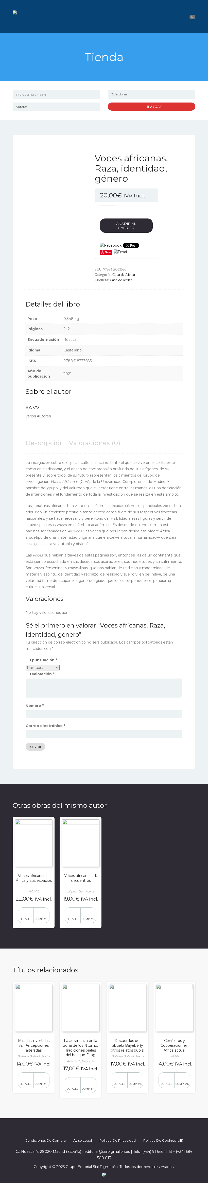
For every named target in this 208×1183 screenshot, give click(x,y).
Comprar (41, 919)
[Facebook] (90, 1128)
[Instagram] (109, 1128)
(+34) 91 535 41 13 (157, 1151)
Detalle (25, 919)
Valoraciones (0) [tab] (94, 443)
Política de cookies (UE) (163, 1140)
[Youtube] (118, 1128)
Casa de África (123, 274)
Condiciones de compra (45, 1140)
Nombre (35, 705)
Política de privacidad (117, 1140)
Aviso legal (82, 1140)
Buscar (153, 106)
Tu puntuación (41, 660)
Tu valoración (40, 674)
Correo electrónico (45, 725)
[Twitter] (99, 1128)
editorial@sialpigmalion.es (107, 1151)
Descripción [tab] (44, 443)
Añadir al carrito (126, 226)
